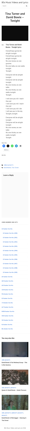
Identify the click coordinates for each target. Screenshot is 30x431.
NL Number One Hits (7, 324)
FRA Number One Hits (7, 294)
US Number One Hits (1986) (10, 259)
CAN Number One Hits (7, 290)
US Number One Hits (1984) (10, 250)
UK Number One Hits (7, 276)
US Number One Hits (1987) (10, 263)
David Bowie (7, 167)
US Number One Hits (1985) (10, 255)
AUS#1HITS (8, 413)
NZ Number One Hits (7, 298)
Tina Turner (15, 167)
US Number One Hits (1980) (10, 233)
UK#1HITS (13, 387)
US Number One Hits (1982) (10, 242)
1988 (5, 165)
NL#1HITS (10, 165)
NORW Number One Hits (8, 311)
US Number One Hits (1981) (10, 237)
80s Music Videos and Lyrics (15, 2)
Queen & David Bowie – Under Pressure (14, 390)
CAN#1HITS (14, 413)
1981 (3, 387)
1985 (3, 360)
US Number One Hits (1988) (10, 268)
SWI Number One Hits (7, 320)
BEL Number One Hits (7, 329)
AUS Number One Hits (7, 285)
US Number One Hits (7, 229)
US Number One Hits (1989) (10, 272)
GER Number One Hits (7, 281)
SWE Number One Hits (7, 316)
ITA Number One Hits (7, 303)
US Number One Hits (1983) (10, 246)
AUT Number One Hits (7, 307)
